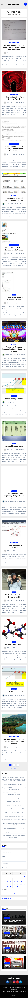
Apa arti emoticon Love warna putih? (14, 809)
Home (3, 991)
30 (24, 886)
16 (24, 881)
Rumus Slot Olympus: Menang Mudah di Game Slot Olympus (14, 349)
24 (3, 886)
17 (3, 884)
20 (14, 884)
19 (10, 884)
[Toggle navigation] (2, 4)
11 (7, 881)
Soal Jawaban (13, 5)
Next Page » (14, 768)
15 (21, 881)
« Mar (12, 893)
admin (6, 203)
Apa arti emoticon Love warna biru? (14, 816)
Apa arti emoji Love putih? (14, 805)
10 (3, 881)
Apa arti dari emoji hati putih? (14, 798)
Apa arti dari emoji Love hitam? (14, 801)
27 (14, 886)
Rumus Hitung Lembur (14, 399)
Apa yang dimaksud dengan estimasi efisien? (14, 819)
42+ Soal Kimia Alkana (14, 446)
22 (21, 884)
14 (17, 881)
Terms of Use (22, 991)
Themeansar (14, 989)
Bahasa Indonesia (14, 42)
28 (17, 886)
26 (10, 886)
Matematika (14, 94)
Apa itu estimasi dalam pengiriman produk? (14, 828)
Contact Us (9, 991)
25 (7, 886)
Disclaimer (15, 991)
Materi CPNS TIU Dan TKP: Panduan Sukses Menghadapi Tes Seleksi (13, 967)
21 (17, 884)
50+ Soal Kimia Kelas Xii (14, 644)
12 (10, 881)
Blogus (21, 987)
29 (21, 886)
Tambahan (14, 195)
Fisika (3, 856)
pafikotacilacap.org (6, 898)
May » (15, 893)
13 (14, 881)
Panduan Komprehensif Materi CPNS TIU (14, 784)
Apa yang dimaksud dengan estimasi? (14, 832)
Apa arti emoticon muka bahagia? (14, 812)
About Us (14, 995)
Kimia (14, 294)
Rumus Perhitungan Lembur (14, 692)
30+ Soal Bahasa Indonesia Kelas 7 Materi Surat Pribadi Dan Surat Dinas (14, 47)
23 (24, 884)
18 (7, 884)
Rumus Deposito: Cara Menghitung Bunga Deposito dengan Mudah (14, 496)
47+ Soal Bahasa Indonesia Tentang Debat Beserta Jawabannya (14, 149)
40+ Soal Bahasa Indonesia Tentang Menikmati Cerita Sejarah (14, 742)
